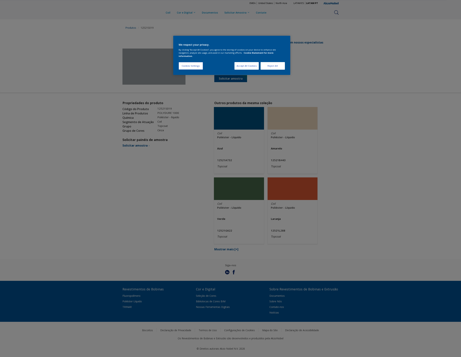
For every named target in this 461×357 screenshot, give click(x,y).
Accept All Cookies (247, 65)
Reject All (273, 65)
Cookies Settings (191, 65)
